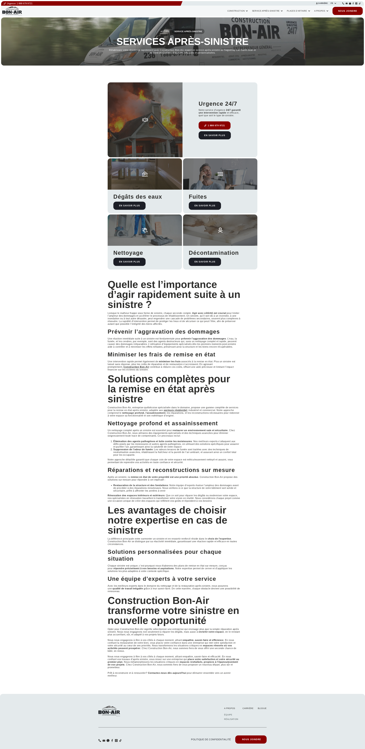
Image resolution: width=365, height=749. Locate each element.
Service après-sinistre (266, 11)
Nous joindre (347, 11)
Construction (236, 11)
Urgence (20, 3)
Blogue (262, 708)
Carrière (323, 3)
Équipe (228, 715)
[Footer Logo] (109, 711)
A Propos (319, 11)
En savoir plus (214, 135)
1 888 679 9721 (216, 125)
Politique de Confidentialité (211, 739)
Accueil (165, 31)
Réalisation (231, 719)
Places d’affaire (297, 11)
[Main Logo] (12, 11)
